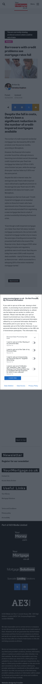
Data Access (21, 386)
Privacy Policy (33, 386)
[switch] (33, 343)
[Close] (38, 299)
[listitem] (21, 337)
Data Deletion (8, 386)
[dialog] (21, 342)
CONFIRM (13, 378)
